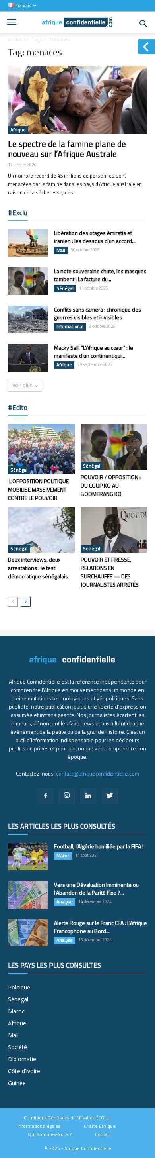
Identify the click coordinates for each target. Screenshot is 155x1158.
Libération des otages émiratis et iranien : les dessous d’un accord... (95, 237)
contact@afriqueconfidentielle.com (97, 773)
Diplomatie (22, 1059)
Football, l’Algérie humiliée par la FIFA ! (98, 846)
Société (17, 1047)
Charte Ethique (100, 1126)
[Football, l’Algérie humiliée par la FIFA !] (28, 856)
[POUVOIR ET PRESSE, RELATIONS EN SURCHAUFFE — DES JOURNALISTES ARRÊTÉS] (114, 530)
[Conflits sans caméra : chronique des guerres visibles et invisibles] (28, 319)
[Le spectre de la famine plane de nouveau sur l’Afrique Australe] (77, 100)
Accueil (16, 39)
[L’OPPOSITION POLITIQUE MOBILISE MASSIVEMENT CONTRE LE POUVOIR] (41, 449)
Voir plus (22, 385)
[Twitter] (110, 796)
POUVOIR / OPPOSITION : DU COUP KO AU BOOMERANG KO (111, 485)
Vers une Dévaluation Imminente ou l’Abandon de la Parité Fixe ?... (96, 888)
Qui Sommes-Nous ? (50, 1134)
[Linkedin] (88, 796)
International (69, 326)
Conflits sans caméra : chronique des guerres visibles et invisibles (97, 313)
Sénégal (65, 288)
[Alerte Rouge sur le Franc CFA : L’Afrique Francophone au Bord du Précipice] (28, 932)
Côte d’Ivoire (24, 1071)
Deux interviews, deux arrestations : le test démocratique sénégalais (38, 567)
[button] (144, 24)
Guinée (17, 1083)
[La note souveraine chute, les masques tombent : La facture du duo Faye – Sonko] (28, 281)
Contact (103, 1134)
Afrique (18, 129)
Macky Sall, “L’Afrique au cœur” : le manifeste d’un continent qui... (93, 351)
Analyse (64, 901)
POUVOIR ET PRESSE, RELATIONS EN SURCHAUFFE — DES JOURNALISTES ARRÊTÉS (110, 572)
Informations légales (38, 1126)
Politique (19, 987)
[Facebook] (45, 796)
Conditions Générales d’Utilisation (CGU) (66, 1117)
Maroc (63, 855)
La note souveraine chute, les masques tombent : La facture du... (100, 275)
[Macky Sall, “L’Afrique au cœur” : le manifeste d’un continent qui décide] (28, 358)
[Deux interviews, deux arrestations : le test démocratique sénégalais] (41, 530)
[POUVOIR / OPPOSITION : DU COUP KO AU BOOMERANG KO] (114, 447)
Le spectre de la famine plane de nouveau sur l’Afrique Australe (67, 148)
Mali (60, 250)
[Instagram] (67, 796)
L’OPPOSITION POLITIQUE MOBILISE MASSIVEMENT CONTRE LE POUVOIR (38, 489)
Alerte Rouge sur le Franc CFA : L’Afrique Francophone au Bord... (100, 927)
